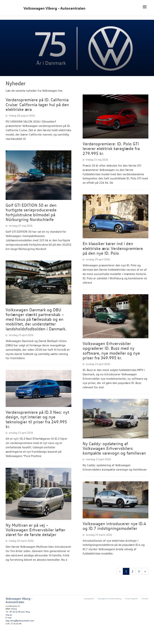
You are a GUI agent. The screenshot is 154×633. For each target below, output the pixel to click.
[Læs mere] (38, 175)
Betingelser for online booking (109, 598)
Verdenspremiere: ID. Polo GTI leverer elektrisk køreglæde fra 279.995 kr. (111, 148)
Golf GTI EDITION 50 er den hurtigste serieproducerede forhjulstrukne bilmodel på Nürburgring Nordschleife (31, 212)
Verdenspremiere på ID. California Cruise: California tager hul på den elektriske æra (37, 104)
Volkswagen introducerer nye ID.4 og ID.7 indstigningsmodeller (114, 526)
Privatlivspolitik (131, 598)
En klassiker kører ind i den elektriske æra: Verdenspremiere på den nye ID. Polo (113, 248)
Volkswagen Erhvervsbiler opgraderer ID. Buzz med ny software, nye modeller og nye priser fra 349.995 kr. (111, 350)
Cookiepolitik (89, 598)
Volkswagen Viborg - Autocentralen (54, 8)
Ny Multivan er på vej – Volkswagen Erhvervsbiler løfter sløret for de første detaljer (35, 529)
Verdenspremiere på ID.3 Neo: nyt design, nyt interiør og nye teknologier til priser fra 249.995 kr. (37, 419)
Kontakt (145, 598)
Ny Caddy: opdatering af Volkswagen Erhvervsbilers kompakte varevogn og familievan (114, 448)
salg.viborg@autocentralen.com (20, 620)
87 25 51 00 (15, 611)
